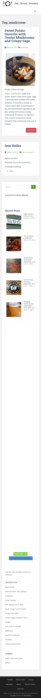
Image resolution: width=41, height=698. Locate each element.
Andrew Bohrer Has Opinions (16, 591)
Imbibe (7, 622)
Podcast (20, 689)
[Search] (33, 187)
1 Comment (24, 47)
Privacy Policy (30, 684)
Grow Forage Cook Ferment (15, 609)
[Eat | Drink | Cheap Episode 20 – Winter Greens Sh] (20, 541)
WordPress (27, 696)
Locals (30, 680)
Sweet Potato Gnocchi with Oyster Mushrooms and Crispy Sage (19, 35)
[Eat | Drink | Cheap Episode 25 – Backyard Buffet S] (20, 398)
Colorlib (12, 696)
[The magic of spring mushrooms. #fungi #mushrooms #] (20, 452)
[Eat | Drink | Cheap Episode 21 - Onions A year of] (20, 506)
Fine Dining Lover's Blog (14, 605)
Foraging (9, 684)
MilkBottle (9, 631)
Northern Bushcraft (12, 635)
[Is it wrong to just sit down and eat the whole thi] (20, 416)
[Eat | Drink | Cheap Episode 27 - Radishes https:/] (20, 344)
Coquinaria (9, 596)
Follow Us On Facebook (16, 195)
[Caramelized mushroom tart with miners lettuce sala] (20, 362)
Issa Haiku (13, 146)
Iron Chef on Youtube (13, 626)
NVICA (7, 663)
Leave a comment (27, 152)
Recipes (10, 680)
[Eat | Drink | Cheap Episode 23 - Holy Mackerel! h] (20, 470)
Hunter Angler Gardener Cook (16, 618)
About (18, 684)
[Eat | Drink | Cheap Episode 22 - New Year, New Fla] (20, 488)
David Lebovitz (10, 600)
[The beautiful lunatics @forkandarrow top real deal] (20, 523)
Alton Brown (9, 587)
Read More (31, 130)
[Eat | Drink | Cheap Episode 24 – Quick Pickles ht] (20, 434)
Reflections (20, 680)
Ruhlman (8, 639)
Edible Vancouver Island (14, 658)
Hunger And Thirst (12, 613)
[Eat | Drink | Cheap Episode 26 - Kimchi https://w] (20, 380)
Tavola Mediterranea (13, 644)
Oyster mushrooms (13, 93)
